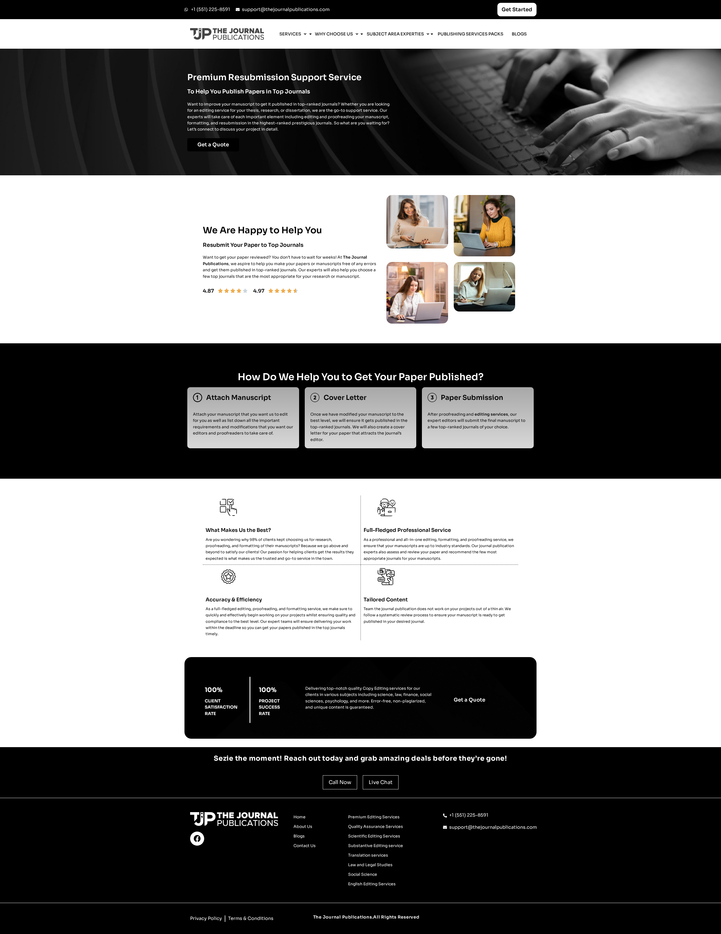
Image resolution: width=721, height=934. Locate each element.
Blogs (519, 34)
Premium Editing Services (374, 816)
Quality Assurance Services (375, 826)
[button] (293, 34)
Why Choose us (334, 34)
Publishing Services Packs (470, 34)
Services (290, 34)
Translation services (368, 855)
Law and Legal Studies (370, 864)
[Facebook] (197, 839)
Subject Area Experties (395, 34)
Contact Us (304, 845)
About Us (302, 826)
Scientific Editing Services (374, 836)
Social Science (362, 874)
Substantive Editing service (375, 845)
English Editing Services (372, 883)
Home (299, 816)
